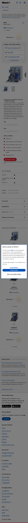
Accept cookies (14, 270)
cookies (12, 250)
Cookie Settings (14, 267)
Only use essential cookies (14, 274)
